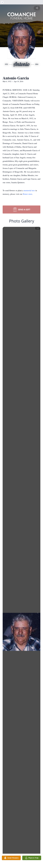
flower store (27, 194)
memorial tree (29, 190)
